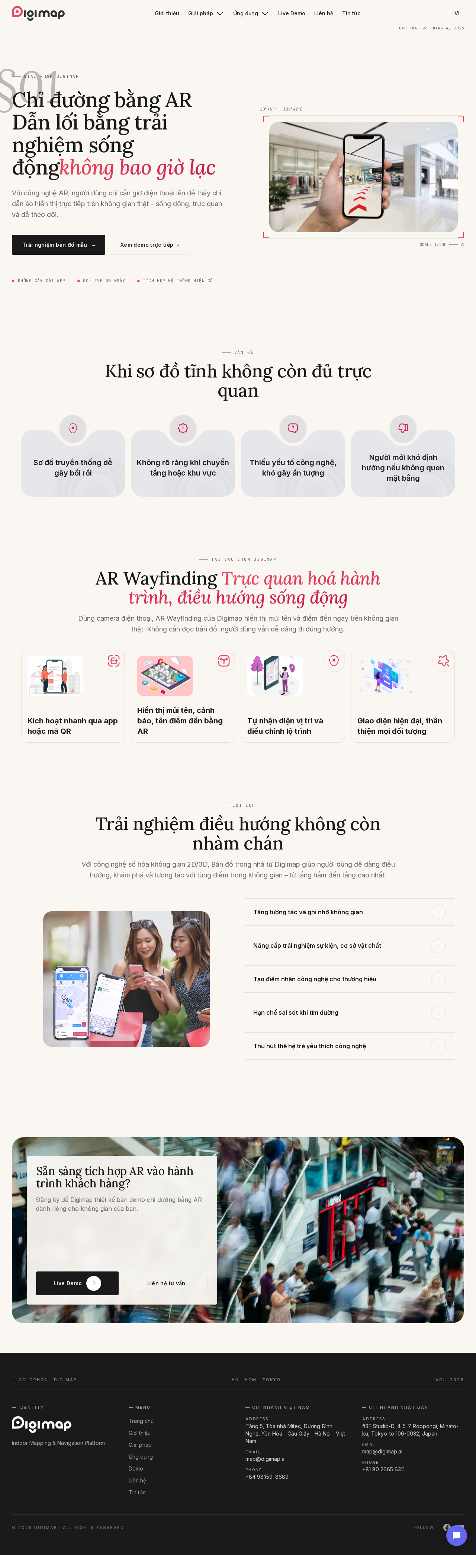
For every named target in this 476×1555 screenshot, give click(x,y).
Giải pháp (200, 13)
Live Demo (291, 13)
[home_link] (38, 13)
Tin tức (351, 13)
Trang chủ (141, 1421)
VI (457, 13)
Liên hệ (323, 13)
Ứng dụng (245, 13)
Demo (136, 1468)
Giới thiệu (167, 13)
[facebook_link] (447, 1527)
